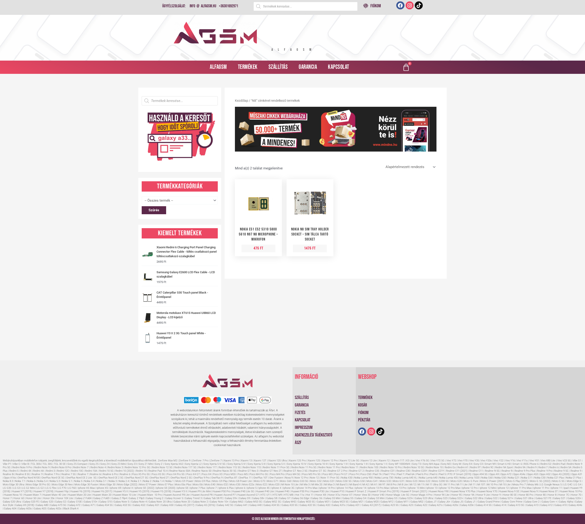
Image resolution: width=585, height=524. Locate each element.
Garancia (308, 67)
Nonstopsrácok (324, 519)
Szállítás (278, 67)
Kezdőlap (241, 100)
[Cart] (406, 67)
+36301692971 (228, 6)
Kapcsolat (338, 67)
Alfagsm (218, 67)
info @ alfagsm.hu (203, 6)
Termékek (248, 67)
